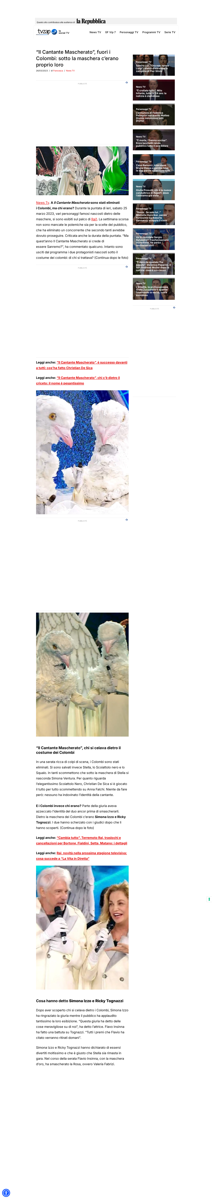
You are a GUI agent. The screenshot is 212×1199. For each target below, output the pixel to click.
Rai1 (94, 219)
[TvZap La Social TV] (52, 32)
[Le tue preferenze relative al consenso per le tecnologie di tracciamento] (209, 899)
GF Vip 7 (110, 32)
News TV (95, 32)
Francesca (58, 70)
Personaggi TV (129, 32)
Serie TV (169, 32)
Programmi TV (151, 32)
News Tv (42, 202)
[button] (6, 1193)
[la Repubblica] (91, 22)
